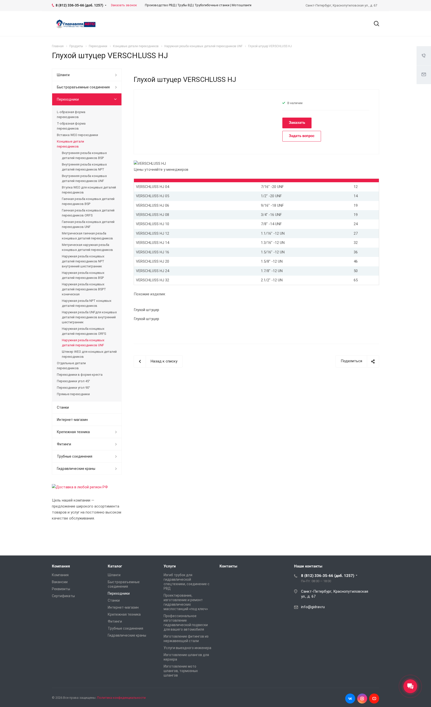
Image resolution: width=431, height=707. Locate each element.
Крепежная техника (73, 432)
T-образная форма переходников (71, 126)
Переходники (68, 99)
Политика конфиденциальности (121, 698)
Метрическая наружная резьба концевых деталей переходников (87, 247)
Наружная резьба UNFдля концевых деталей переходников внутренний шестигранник (89, 317)
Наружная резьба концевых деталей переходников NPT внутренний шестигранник (83, 261)
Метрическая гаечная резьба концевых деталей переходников (87, 235)
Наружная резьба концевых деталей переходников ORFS (84, 331)
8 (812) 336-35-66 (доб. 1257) (327, 575)
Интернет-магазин (72, 420)
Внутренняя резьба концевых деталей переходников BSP (84, 155)
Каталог (115, 566)
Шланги (63, 75)
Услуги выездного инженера (187, 648)
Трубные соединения (74, 456)
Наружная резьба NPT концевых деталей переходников (86, 303)
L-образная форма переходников (71, 114)
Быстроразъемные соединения (83, 87)
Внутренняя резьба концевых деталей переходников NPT (84, 167)
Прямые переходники (73, 394)
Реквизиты (61, 589)
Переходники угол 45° (73, 381)
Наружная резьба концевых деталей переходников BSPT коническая (84, 289)
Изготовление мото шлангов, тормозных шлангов (181, 670)
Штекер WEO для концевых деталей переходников (89, 354)
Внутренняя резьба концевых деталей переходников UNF (84, 178)
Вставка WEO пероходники (77, 135)
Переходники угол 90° (73, 387)
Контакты (228, 566)
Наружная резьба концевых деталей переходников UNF (83, 342)
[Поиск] (374, 24)
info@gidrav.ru (313, 607)
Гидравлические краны (76, 469)
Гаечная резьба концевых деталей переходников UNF (88, 224)
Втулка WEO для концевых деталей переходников (89, 189)
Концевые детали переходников (70, 144)
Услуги (170, 566)
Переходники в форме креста (80, 374)
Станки (63, 407)
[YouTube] (374, 699)
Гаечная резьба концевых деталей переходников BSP (88, 201)
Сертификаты (63, 596)
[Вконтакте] (350, 699)
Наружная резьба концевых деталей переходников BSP (83, 275)
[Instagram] (362, 699)
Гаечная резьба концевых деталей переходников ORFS (88, 212)
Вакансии (60, 582)
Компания (61, 566)
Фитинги (64, 444)
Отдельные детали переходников (71, 365)
